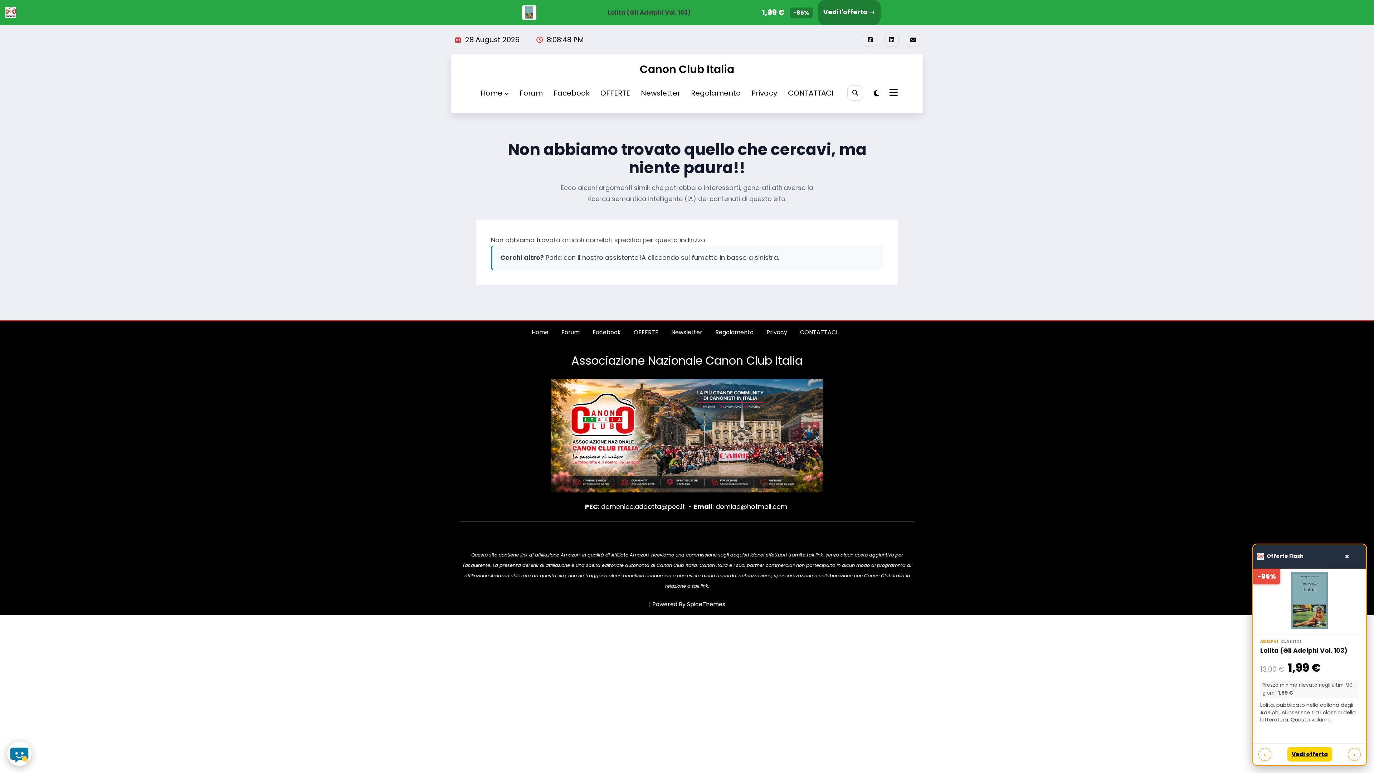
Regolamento (716, 93)
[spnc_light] (876, 93)
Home (491, 93)
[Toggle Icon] (893, 93)
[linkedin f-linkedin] (892, 40)
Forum (531, 93)
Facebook (572, 93)
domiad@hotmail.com (751, 506)
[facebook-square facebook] (870, 40)
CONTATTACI (810, 93)
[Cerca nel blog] (19, 754)
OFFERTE (615, 93)
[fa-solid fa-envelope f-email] (913, 40)
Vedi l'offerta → (849, 12)
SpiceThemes (706, 604)
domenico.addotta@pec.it (643, 506)
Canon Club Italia (687, 69)
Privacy (764, 93)
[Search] (855, 93)
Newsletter (660, 93)
